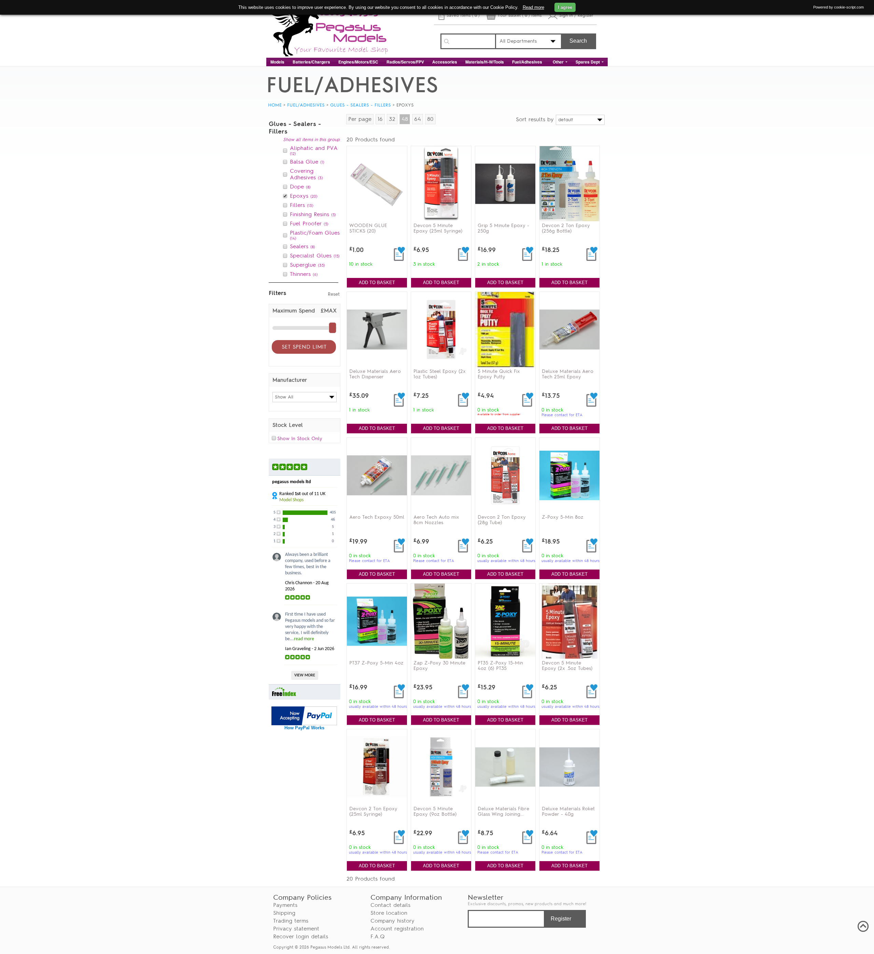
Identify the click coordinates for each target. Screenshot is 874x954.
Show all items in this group (311, 139)
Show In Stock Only (299, 438)
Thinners (304, 274)
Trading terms (290, 921)
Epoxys (304, 196)
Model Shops (291, 500)
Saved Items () (463, 15)
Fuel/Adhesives (527, 62)
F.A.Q (377, 937)
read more (304, 639)
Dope (300, 187)
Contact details (390, 905)
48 (404, 119)
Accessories (444, 62)
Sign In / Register (576, 15)
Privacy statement (296, 929)
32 (392, 119)
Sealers (302, 246)
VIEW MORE (304, 675)
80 (430, 119)
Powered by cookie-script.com (838, 7)
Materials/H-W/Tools (484, 62)
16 (380, 119)
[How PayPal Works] (304, 723)
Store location (388, 913)
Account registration (397, 929)
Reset (334, 294)
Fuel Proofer (309, 224)
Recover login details (300, 937)
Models (277, 62)
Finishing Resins (313, 214)
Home (275, 105)
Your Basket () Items (519, 15)
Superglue (307, 265)
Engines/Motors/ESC (358, 62)
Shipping (284, 913)
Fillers (301, 205)
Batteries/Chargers (311, 62)
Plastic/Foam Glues (315, 235)
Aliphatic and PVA (314, 150)
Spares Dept (588, 62)
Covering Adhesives (306, 174)
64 (417, 119)
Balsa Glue (307, 162)
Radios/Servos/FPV (405, 62)
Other (558, 62)
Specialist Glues (315, 256)
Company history (392, 921)
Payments (285, 905)
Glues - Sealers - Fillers (360, 105)
